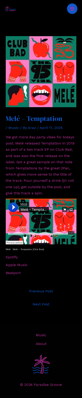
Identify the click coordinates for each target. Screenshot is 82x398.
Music (13, 128)
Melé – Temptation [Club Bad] (28, 249)
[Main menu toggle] (72, 8)
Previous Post (41, 291)
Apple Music (17, 265)
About (41, 344)
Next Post (41, 304)
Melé (8, 249)
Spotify (12, 257)
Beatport (13, 273)
